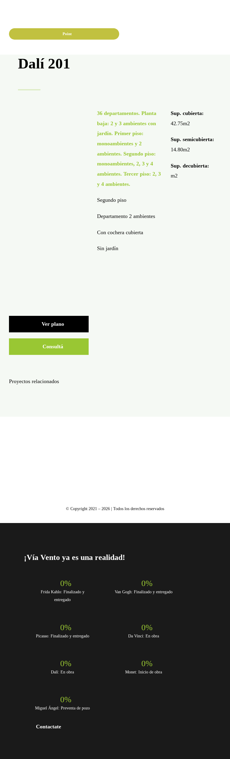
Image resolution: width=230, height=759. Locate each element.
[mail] (131, 474)
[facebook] (147, 34)
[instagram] (156, 34)
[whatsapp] (166, 34)
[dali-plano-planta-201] (49, 111)
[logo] (25, 12)
